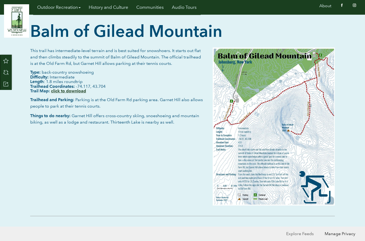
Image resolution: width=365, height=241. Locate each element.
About (325, 5)
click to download (68, 90)
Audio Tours (184, 7)
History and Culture (108, 7)
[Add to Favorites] (6, 60)
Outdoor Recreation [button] (57, 7)
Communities (150, 7)
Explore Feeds (300, 233)
